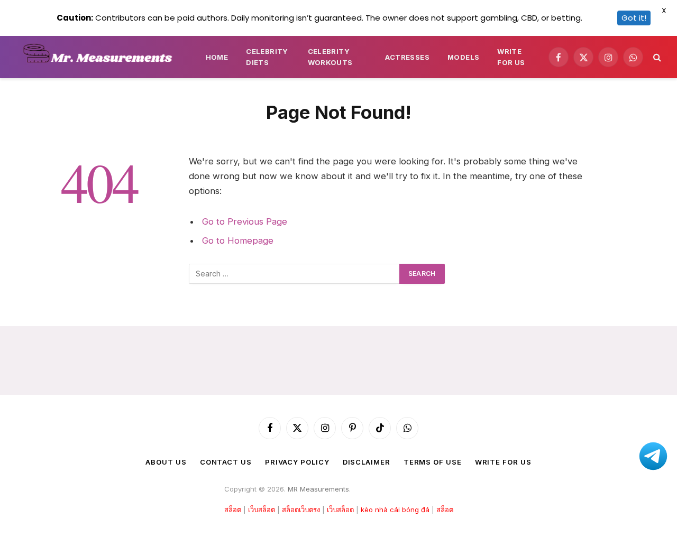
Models (463, 57)
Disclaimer (366, 462)
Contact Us (226, 462)
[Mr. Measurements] (102, 57)
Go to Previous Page (244, 221)
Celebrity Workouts (330, 57)
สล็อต (232, 509)
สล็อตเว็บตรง (301, 509)
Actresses (407, 57)
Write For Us (511, 57)
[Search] (656, 57)
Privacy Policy (297, 462)
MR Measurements (318, 489)
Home (217, 57)
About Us (165, 462)
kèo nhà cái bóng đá (395, 509)
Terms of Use (433, 462)
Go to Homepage (237, 240)
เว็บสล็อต (261, 509)
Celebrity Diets (267, 57)
